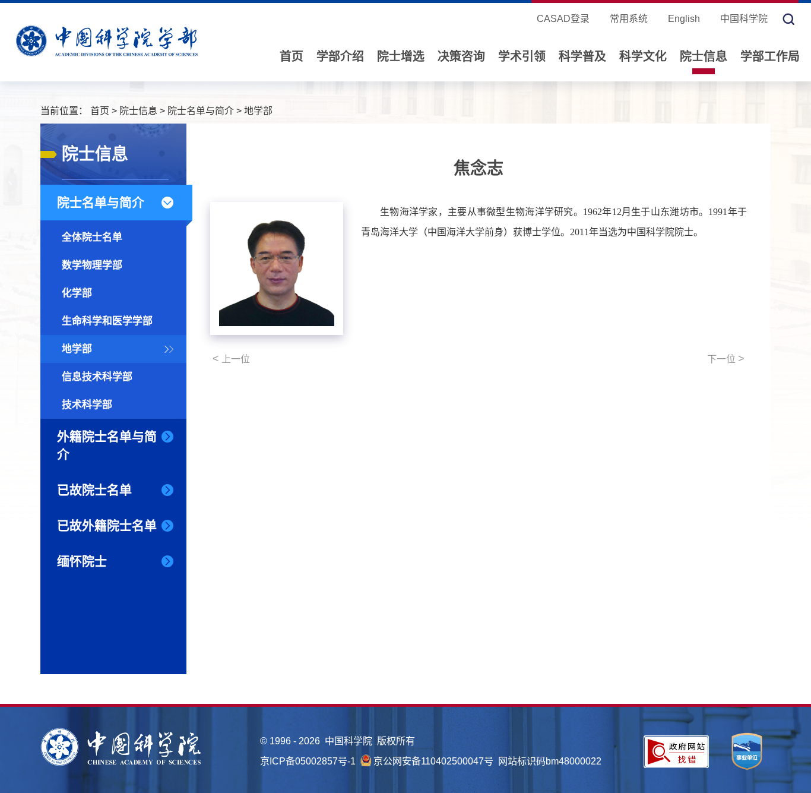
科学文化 (643, 56)
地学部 (258, 111)
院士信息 (703, 56)
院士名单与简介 (200, 111)
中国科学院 (744, 19)
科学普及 (582, 56)
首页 (291, 56)
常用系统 (629, 19)
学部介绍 (340, 56)
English (684, 19)
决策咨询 (461, 56)
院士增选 (400, 56)
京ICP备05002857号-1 (308, 761)
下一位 (726, 359)
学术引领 (522, 56)
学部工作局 (770, 56)
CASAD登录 (563, 19)
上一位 (231, 359)
